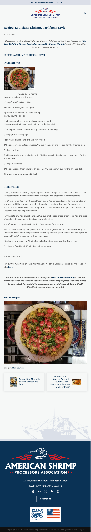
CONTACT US (45, 499)
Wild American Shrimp (63, 277)
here (10, 267)
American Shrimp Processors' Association (41, 530)
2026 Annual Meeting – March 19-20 (45, 2)
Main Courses (18, 368)
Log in (81, 530)
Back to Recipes (12, 297)
